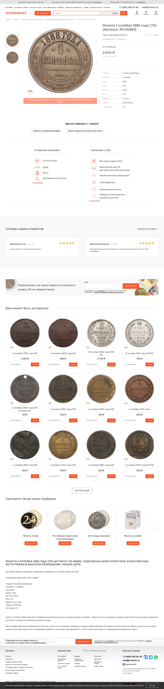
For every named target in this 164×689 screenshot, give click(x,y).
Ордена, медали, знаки (14, 662)
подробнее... (97, 2)
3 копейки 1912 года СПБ (63, 465)
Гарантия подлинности (73, 7)
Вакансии (97, 659)
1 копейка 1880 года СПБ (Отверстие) (25, 409)
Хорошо (152, 685)
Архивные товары (12, 673)
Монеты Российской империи (46, 131)
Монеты (8, 656)
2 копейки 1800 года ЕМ (63, 353)
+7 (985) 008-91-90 (129, 7)
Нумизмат (16, 13)
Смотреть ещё (82, 490)
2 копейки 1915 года (139, 409)
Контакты (107, 7)
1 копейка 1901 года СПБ (63, 409)
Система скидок (36, 7)
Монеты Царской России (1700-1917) (85, 131)
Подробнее (37, 182)
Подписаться (131, 286)
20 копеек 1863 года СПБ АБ (101, 353)
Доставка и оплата (21, 7)
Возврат (61, 7)
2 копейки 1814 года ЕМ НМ (139, 465)
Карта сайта (98, 666)
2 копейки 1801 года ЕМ (25, 353)
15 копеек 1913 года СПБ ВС (139, 353)
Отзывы (86, 7)
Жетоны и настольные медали (16, 664)
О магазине (9, 7)
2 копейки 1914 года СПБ (101, 409)
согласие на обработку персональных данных (109, 292)
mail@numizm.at (150, 7)
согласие (101, 290)
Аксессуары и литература (15, 670)
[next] (155, 528)
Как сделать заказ (50, 7)
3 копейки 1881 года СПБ (101, 465)
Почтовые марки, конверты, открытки (19, 667)
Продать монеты (96, 7)
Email (87, 282)
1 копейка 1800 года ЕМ (25, 465)
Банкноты (9, 659)
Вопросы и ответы (98, 662)
